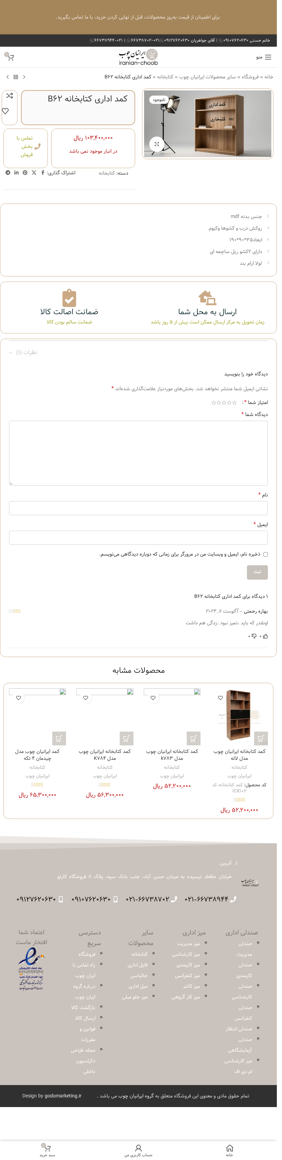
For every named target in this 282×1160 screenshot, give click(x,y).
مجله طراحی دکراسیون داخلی (83, 1061)
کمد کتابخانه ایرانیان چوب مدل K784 (105, 755)
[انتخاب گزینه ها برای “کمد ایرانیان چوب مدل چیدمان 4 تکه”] (59, 738)
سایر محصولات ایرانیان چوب (207, 77)
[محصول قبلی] (24, 77)
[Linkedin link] (16, 173)
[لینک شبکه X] (34, 173)
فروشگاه (250, 77)
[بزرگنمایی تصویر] (157, 144)
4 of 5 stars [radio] (218, 402)
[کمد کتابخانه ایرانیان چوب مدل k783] (172, 716)
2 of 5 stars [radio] (229, 402)
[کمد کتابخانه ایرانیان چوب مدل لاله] (239, 716)
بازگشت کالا (83, 1008)
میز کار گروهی (186, 997)
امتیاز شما (256, 402)
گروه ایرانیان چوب (136, 1096)
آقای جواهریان (190, 40)
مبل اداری (138, 986)
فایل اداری (138, 965)
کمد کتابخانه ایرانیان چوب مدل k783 (172, 755)
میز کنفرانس (187, 976)
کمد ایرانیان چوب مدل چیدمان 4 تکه (37, 755)
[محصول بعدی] (7, 77)
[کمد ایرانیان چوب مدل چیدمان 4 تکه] (37, 716)
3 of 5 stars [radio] (224, 402)
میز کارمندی (188, 965)
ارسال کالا (85, 1018)
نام (263, 495)
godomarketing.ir (63, 1096)
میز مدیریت (188, 944)
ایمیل (260, 525)
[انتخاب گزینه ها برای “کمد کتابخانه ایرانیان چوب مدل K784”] (126, 738)
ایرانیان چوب (239, 776)
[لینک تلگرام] (7, 173)
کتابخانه (165, 77)
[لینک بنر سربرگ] (138, 17)
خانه (268, 77)
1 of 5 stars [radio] (234, 402)
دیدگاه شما (254, 415)
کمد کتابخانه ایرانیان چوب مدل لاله (239, 755)
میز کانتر (191, 986)
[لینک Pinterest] (25, 173)
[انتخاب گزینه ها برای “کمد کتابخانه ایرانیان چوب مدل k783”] (193, 738)
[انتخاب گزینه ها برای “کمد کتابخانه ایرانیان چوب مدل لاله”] (261, 738)
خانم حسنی (246, 40)
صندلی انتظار (239, 1029)
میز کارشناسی (186, 954)
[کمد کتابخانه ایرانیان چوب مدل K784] (104, 716)
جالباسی (139, 976)
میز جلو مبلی (135, 997)
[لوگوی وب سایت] (138, 57)
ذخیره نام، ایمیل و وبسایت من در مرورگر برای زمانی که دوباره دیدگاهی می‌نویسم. (179, 554)
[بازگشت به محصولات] (16, 77)
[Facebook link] (43, 173)
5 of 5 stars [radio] (213, 402)
